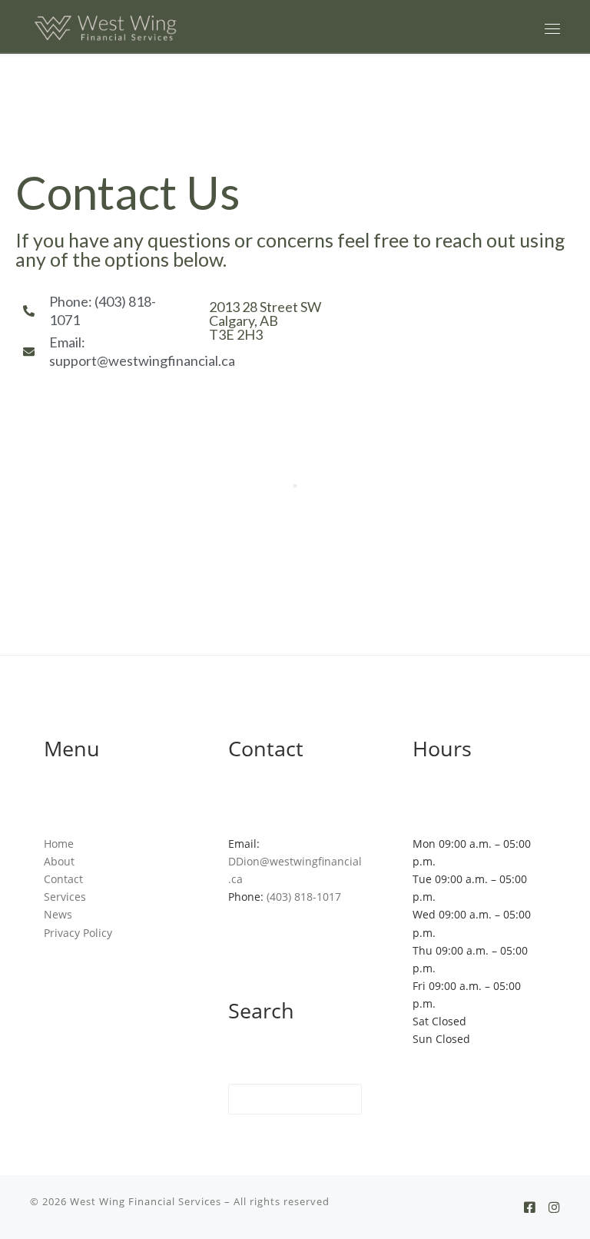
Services (65, 896)
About (59, 861)
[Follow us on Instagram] (554, 1207)
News (58, 914)
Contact (63, 879)
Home (59, 843)
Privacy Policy (78, 932)
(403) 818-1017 (304, 896)
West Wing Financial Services (145, 1201)
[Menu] (552, 28)
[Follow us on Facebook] (529, 1207)
